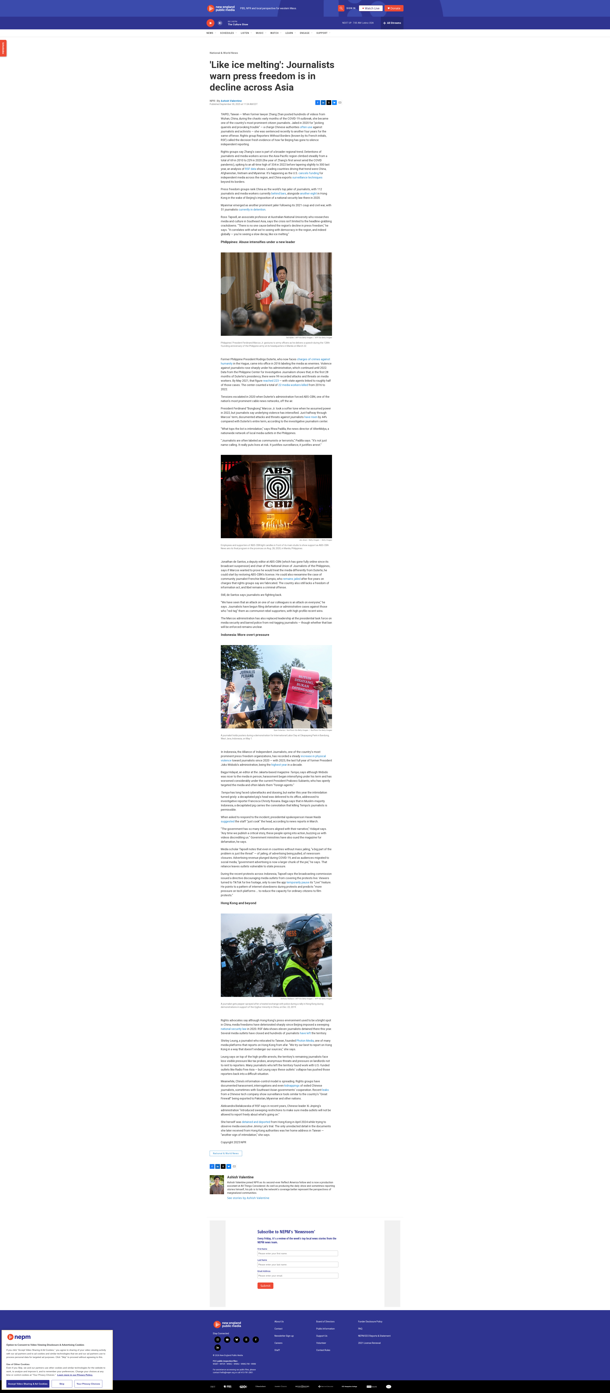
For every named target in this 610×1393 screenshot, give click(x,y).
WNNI (253, 1364)
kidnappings (292, 1085)
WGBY (215, 1364)
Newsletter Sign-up (284, 1336)
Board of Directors (325, 1321)
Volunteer (321, 1343)
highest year (279, 764)
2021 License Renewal (369, 1343)
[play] (210, 23)
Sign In (351, 8)
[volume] (220, 23)
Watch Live (372, 8)
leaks (325, 1090)
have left (305, 1033)
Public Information (325, 1329)
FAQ (360, 1329)
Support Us (321, 1336)
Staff (277, 1350)
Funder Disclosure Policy (370, 1321)
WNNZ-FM (245, 1364)
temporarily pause (298, 882)
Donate (395, 8)
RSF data (250, 169)
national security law (234, 1029)
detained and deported (256, 1122)
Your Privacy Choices (88, 1384)
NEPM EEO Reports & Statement (374, 1336)
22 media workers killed (293, 385)
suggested (227, 821)
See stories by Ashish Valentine (248, 1198)
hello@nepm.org (227, 1372)
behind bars (278, 193)
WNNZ (229, 1364)
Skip (61, 1384)
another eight (308, 193)
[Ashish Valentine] (217, 1184)
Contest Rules (323, 1350)
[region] (57, 1360)
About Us (279, 1321)
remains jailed (292, 578)
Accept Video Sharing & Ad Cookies (28, 1384)
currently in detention (252, 209)
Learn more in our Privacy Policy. (75, 1375)
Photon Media (305, 1040)
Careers (278, 1343)
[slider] (225, 23)
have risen (310, 417)
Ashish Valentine (231, 100)
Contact (278, 1329)
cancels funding (308, 173)
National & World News (224, 52)
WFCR (222, 1364)
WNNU (236, 1364)
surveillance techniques (307, 177)
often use (306, 127)
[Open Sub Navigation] (215, 33)
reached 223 (271, 380)
